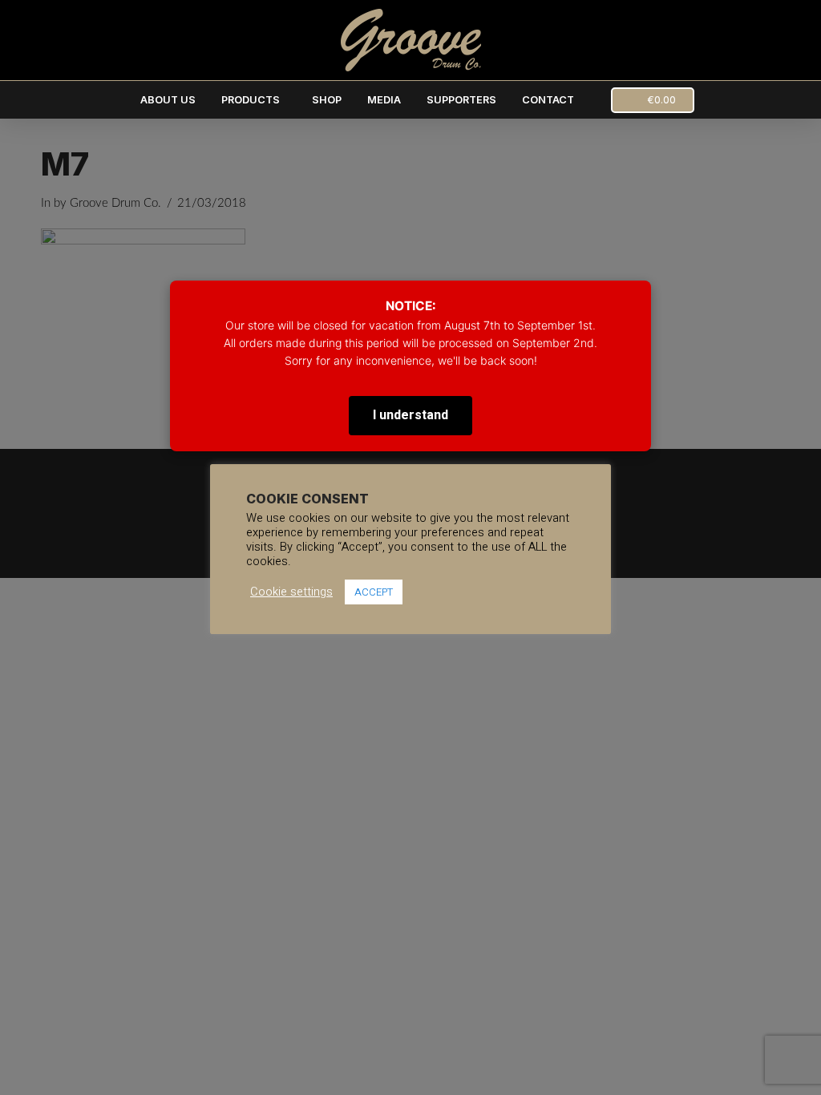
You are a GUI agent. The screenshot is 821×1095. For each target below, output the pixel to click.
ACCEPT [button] (373, 592)
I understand (410, 415)
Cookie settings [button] (291, 592)
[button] (652, 100)
